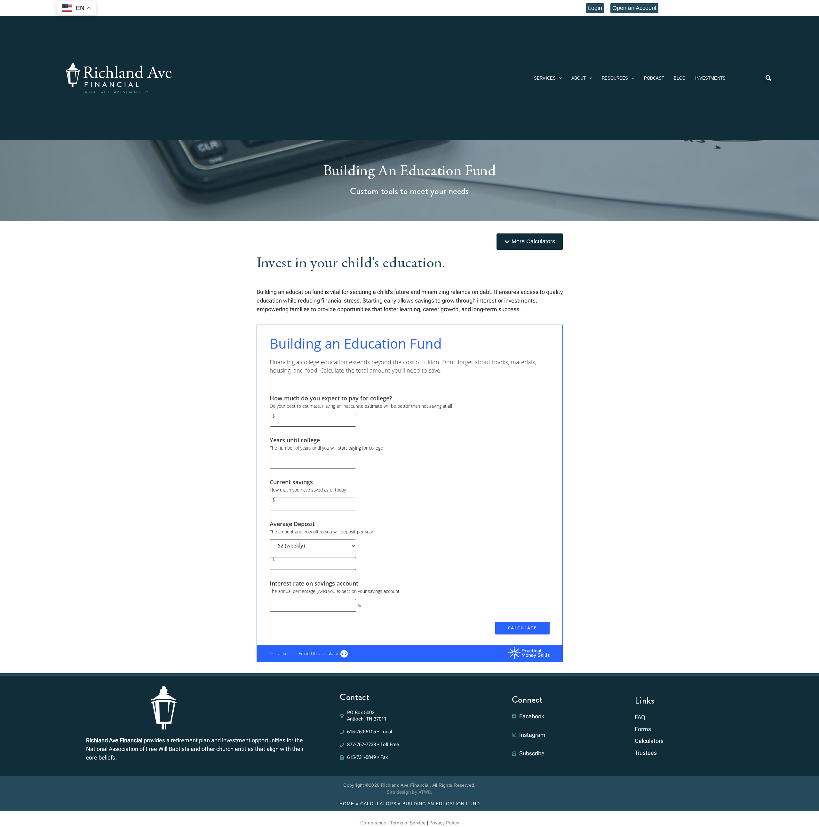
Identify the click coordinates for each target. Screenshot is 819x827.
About (578, 78)
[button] (768, 78)
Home (346, 803)
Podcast (654, 78)
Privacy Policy (444, 823)
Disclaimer (279, 653)
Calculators (378, 803)
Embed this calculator (319, 653)
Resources (615, 78)
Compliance (373, 823)
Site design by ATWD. (409, 792)
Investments (710, 78)
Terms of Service (407, 823)
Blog (679, 78)
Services (545, 78)
